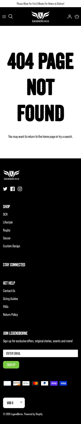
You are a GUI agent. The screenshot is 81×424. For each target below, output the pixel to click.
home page (49, 136)
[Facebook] (12, 189)
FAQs (5, 307)
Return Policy (10, 314)
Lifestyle (8, 222)
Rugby (6, 230)
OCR (5, 214)
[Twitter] (5, 189)
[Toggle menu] (4, 16)
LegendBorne (17, 414)
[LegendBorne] (40, 16)
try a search (65, 136)
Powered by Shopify (33, 414)
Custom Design (11, 246)
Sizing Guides (10, 299)
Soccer (7, 238)
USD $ (10, 403)
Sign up (11, 365)
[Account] (68, 16)
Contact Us (9, 291)
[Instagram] (20, 189)
